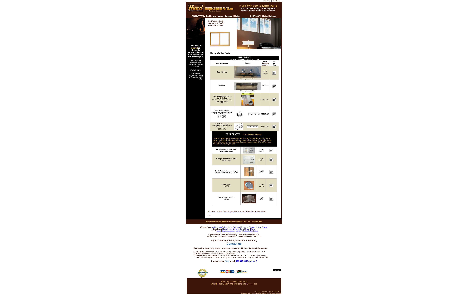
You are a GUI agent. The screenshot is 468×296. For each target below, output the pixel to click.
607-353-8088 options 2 (246, 261)
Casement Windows (248, 227)
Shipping (239, 231)
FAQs (256, 231)
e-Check (202, 277)
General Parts (250, 229)
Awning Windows (234, 227)
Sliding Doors (227, 229)
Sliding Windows (262, 227)
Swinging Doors (238, 229)
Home (219, 231)
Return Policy (248, 231)
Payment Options (228, 231)
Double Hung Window (219, 227)
